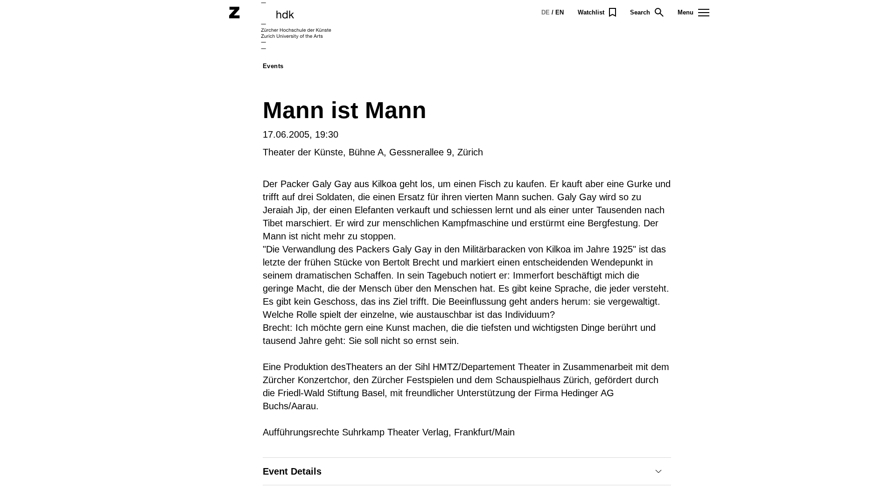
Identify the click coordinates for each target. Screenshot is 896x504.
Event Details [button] (292, 471)
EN (559, 12)
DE (545, 12)
